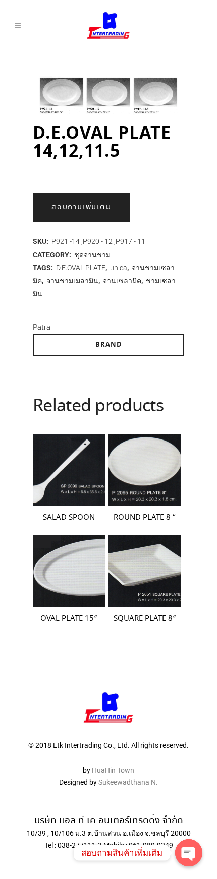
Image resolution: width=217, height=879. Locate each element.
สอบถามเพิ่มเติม (81, 207)
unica (118, 268)
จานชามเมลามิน (72, 281)
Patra (41, 327)
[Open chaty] (188, 852)
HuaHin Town (113, 770)
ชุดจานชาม (92, 254)
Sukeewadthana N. (127, 782)
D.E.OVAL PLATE (80, 268)
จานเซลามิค (122, 281)
